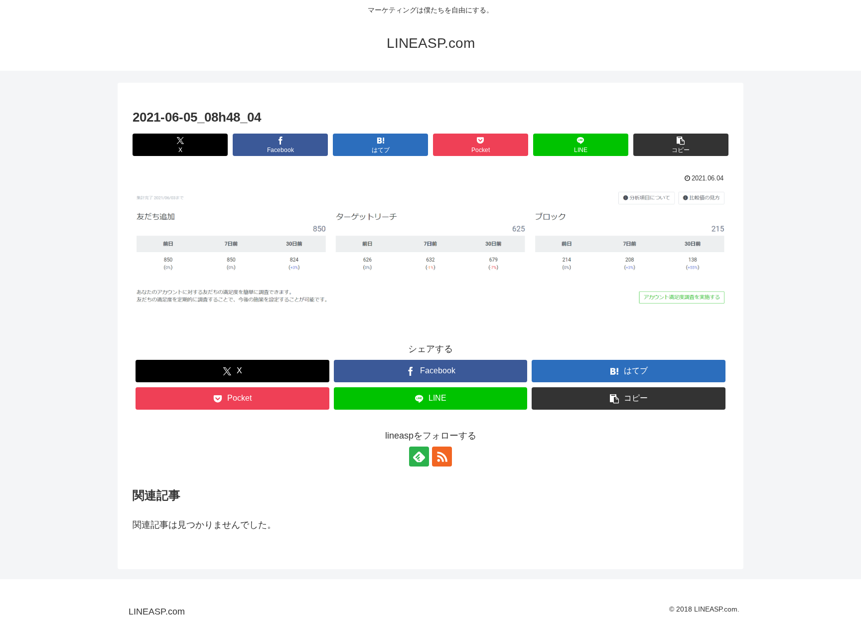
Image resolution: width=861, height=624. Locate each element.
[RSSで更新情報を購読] (442, 457)
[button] (680, 145)
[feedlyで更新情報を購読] (419, 457)
